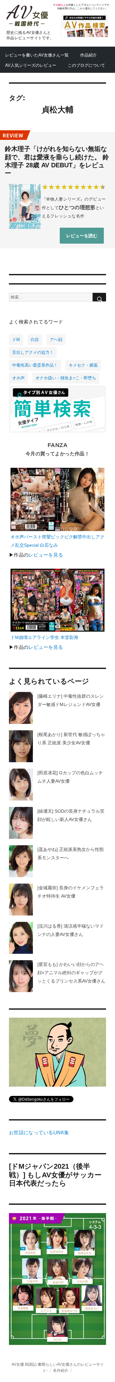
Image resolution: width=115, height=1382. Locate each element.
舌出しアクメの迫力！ (33, 352)
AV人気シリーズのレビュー (30, 65)
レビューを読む (81, 235)
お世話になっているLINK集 (39, 1132)
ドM (16, 339)
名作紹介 (60, 1370)
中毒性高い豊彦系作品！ (35, 365)
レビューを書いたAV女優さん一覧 (37, 55)
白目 (35, 339)
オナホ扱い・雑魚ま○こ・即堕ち (65, 378)
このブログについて (86, 65)
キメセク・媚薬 (83, 365)
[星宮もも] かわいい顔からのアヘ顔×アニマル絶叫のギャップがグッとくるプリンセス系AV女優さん (71, 972)
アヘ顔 (56, 339)
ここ (77, 8)
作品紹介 (88, 55)
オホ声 (18, 378)
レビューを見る (45, 555)
